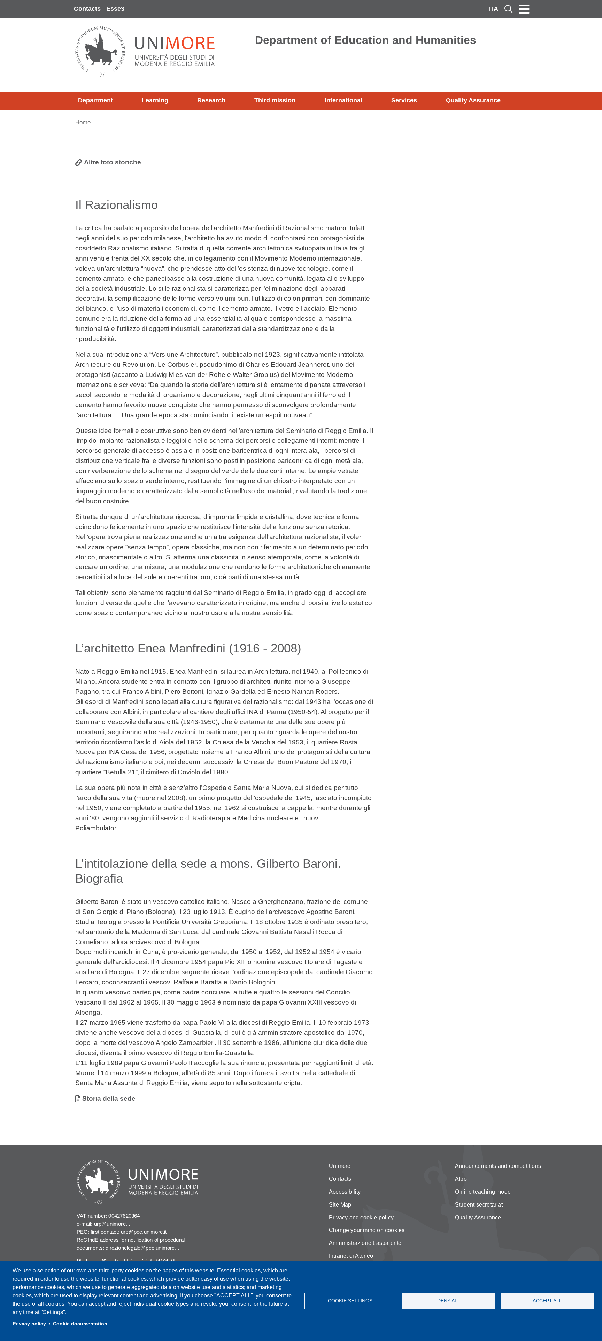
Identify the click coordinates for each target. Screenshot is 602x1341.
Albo (461, 1179)
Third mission (274, 100)
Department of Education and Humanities (365, 40)
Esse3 (115, 8)
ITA (493, 8)
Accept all (547, 1300)
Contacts (87, 8)
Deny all (448, 1300)
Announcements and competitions (498, 1166)
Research (211, 100)
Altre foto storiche (112, 162)
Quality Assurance (473, 100)
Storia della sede (109, 1098)
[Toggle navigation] (524, 9)
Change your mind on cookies (366, 1230)
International (343, 100)
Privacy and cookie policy (361, 1217)
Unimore (339, 1166)
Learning (155, 100)
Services (404, 100)
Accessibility (345, 1192)
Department (95, 100)
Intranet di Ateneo (351, 1256)
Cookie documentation (80, 1323)
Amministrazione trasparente (365, 1243)
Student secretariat (479, 1205)
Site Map (340, 1205)
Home (83, 122)
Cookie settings (350, 1300)
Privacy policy (29, 1323)
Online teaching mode (483, 1192)
